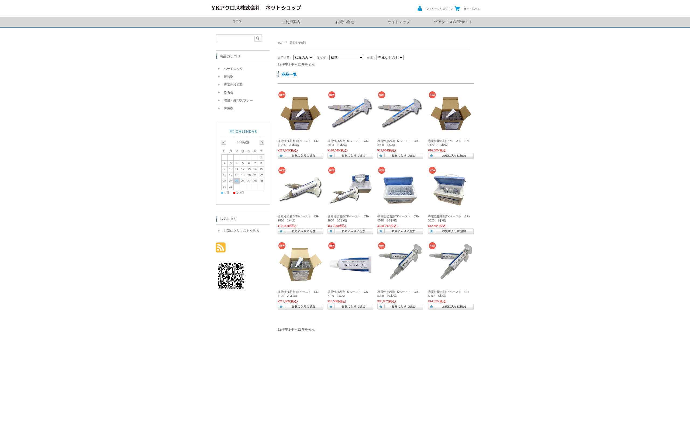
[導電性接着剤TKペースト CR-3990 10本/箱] (350, 126)
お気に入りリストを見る (241, 231)
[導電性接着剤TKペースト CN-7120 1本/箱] (350, 278)
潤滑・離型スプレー (238, 100)
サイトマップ (399, 22)
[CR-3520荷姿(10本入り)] (400, 203)
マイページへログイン (439, 8)
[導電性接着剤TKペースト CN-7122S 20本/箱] (300, 128)
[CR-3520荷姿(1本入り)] (451, 203)
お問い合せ (345, 22)
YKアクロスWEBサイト (452, 22)
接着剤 (228, 77)
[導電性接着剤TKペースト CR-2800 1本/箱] (300, 203)
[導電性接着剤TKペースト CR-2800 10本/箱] (350, 203)
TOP (237, 22)
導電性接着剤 (233, 84)
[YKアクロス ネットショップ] (256, 10)
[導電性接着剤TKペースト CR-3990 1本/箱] (400, 126)
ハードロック (233, 69)
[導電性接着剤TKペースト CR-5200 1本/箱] (451, 284)
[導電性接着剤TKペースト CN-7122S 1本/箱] (451, 128)
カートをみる (472, 8)
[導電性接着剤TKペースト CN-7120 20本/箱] (300, 278)
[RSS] (221, 249)
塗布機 (228, 93)
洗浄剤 (228, 108)
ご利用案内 (291, 22)
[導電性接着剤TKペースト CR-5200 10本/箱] (400, 284)
